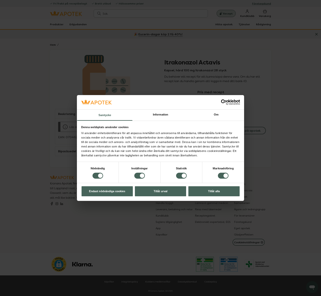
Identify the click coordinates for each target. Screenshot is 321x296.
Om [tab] (216, 114)
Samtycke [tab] (104, 115)
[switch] (139, 176)
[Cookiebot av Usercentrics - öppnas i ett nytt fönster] (223, 102)
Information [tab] (160, 114)
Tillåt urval (160, 191)
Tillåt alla (214, 191)
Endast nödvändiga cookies (107, 191)
